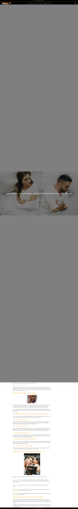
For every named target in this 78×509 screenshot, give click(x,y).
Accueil (27, 3)
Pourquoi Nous (31, 3)
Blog (35, 3)
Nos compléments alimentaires (47, 3)
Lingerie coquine (38, 3)
